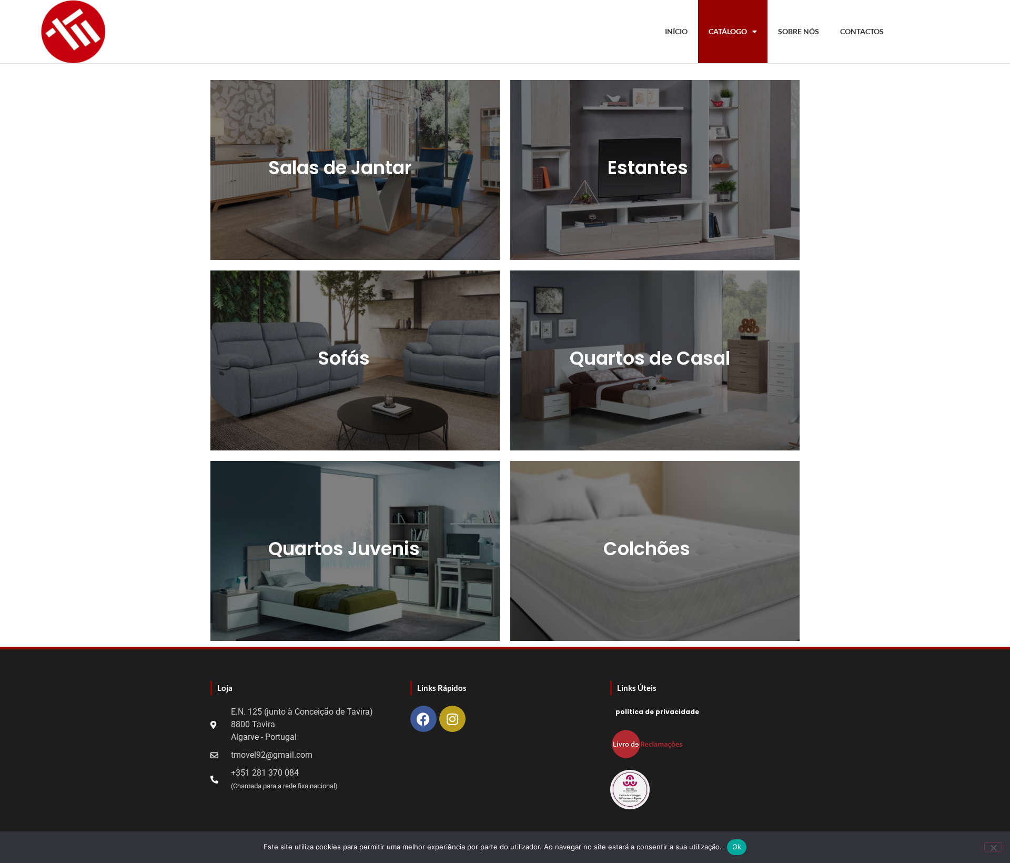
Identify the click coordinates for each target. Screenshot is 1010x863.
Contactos (862, 31)
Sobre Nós (798, 31)
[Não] (993, 846)
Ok (737, 846)
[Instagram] (452, 719)
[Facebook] (423, 719)
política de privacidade (657, 711)
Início (676, 31)
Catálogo (728, 31)
